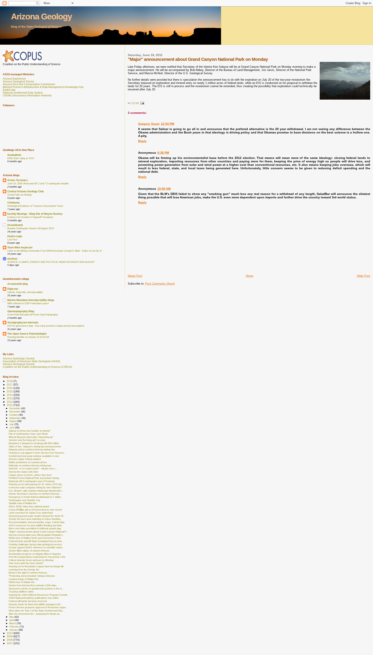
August (13, 421)
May (11, 617)
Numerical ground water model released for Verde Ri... (37, 516)
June (12, 427)
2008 (10, 639)
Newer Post (135, 275)
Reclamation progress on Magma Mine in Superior (35, 554)
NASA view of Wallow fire (22, 582)
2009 (10, 636)
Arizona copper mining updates (25, 459)
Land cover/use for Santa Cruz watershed (31, 512)
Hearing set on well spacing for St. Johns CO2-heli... (36, 484)
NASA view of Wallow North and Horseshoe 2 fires (35, 538)
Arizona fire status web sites (23, 471)
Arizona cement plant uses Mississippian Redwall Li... (36, 535)
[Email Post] (142, 103)
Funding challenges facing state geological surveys (35, 544)
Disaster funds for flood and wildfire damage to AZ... (35, 604)
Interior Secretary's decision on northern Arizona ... (35, 493)
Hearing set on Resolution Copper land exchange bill (36, 566)
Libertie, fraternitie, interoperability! (25, 292)
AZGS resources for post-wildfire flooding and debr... (36, 525)
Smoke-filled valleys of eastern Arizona (29, 550)
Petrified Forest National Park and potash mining (34, 478)
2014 (10, 394)
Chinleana (13, 202)
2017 (10, 384)
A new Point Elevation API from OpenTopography (32, 314)
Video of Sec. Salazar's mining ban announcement (35, 446)
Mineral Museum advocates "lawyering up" (31, 437)
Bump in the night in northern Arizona (28, 572)
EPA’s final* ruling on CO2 (20, 158)
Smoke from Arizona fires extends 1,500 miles (33, 585)
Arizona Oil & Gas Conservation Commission (29, 84)
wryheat (12, 258)
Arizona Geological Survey (18, 81)
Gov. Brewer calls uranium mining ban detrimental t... (36, 490)
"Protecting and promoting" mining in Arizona (32, 576)
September (15, 418)
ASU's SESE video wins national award (29, 506)
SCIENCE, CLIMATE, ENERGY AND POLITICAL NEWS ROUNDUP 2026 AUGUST (51, 262)
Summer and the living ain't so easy (27, 440)
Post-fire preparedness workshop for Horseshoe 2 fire (37, 557)
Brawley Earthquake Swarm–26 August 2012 (30, 228)
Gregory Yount (149, 123)
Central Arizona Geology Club (25, 191)
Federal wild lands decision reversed (28, 601)
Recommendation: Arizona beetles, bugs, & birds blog (36, 522)
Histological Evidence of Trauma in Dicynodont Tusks (35, 206)
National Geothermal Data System (23, 92)
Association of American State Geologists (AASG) (31, 361)
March (13, 623)
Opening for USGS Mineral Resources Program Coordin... (39, 595)
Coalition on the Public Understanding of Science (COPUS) (37, 366)
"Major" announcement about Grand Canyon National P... (38, 531)
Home (249, 275)
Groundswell (15, 225)
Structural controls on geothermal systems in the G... (36, 588)
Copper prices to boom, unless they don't (30, 475)
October (14, 415)
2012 (10, 401)
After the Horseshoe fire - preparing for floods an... (35, 614)
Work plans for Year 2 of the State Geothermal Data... (36, 610)
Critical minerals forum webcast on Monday (31, 560)
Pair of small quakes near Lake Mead (28, 433)
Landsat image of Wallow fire (23, 579)
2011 (10, 405)
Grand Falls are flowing (19, 194)
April (11, 620)
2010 (10, 633)
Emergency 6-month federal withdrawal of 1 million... (36, 497)
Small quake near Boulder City (24, 500)
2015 (10, 391)
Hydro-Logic (14, 236)
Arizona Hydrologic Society (19, 358)
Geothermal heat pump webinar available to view (34, 456)
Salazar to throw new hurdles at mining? (29, 430)
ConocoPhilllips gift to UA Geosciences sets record (35, 509)
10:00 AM (164, 188)
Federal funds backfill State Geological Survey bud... (36, 541)
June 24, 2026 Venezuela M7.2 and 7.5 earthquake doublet (38, 183)
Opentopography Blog (20, 311)
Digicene (12, 288)
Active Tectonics (17, 180)
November (15, 411)
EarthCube (9, 89)
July (11, 424)
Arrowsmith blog (17, 283)
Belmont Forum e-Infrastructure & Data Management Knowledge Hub (43, 87)
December (15, 408)
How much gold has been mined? (26, 563)
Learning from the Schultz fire (24, 569)
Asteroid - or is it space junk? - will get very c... (33, 468)
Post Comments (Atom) (160, 283)
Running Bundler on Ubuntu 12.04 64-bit (28, 337)
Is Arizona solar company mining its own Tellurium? (35, 487)
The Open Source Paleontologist (27, 333)
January (14, 629)
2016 (10, 388)
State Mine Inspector (20, 247)
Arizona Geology (41, 16)
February (14, 626)
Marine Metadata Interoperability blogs (30, 300)
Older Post (363, 275)
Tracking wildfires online (21, 591)
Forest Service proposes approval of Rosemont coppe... (38, 607)
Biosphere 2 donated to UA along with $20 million (34, 443)
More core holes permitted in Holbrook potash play (35, 528)
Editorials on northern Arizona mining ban (30, 465)
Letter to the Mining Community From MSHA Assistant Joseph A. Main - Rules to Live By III (54, 250)
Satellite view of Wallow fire (22, 503)
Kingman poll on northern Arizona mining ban (32, 449)
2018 (10, 381)
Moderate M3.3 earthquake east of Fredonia (32, 481)
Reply (142, 141)
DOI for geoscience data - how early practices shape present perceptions (45, 325)
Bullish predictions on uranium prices (28, 462)
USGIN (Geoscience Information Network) (27, 95)
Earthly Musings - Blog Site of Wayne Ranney (35, 213)
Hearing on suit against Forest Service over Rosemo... (37, 452)
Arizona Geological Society (19, 364)
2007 (10, 643)
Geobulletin (14, 155)
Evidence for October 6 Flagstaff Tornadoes (30, 217)
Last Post (12, 239)
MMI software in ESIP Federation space (28, 303)
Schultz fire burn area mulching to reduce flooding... (35, 519)
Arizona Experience (14, 78)
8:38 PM (163, 152)
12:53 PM (167, 123)
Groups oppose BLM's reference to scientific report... (36, 547)
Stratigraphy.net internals (22, 322)
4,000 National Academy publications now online (33, 598)
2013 (10, 398)
